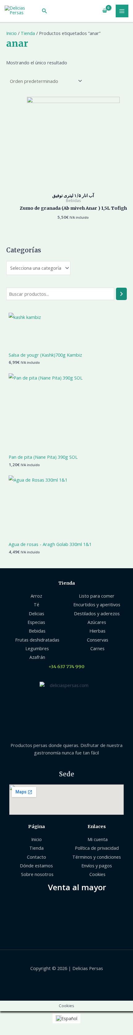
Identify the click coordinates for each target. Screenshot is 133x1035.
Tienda (28, 33)
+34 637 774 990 (66, 666)
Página (36, 826)
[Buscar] (121, 294)
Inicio (11, 33)
